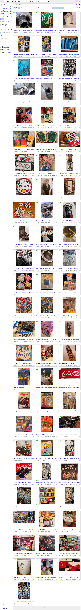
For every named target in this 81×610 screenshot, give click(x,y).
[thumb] (17, 8)
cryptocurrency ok (5, 46)
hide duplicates (5, 25)
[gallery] (19, 8)
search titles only (5, 21)
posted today (4, 24)
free (2, 33)
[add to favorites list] (14, 32)
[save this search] (79, 4)
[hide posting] (34, 32)
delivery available (5, 47)
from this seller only (6, 32)
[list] (14, 8)
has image (4, 22)
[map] (21, 8)
